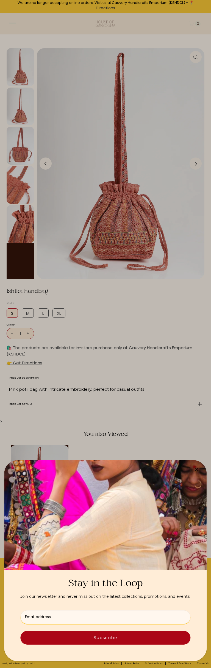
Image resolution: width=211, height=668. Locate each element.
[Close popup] (196, 469)
